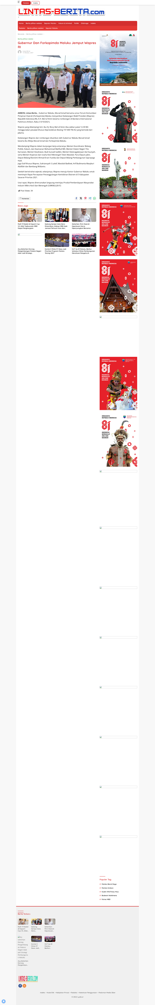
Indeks (35, 3)
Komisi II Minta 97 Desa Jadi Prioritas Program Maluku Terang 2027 (55, 251)
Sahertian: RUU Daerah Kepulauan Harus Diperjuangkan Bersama (81, 226)
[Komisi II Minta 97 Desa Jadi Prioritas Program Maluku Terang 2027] (57, 240)
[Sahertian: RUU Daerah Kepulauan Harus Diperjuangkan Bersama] (84, 215)
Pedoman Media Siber (107, 993)
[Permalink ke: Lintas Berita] (19, 52)
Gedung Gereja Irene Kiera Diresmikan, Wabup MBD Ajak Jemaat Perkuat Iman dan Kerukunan (56, 226)
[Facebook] (20, 986)
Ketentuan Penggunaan (88, 993)
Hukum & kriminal (65, 23)
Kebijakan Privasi (62, 993)
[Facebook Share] (76, 198)
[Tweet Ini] (81, 198)
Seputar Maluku (50, 23)
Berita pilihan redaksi (34, 23)
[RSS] (24, 986)
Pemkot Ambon (107, 888)
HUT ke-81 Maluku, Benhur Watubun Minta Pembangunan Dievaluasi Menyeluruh (83, 251)
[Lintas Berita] (61, 12)
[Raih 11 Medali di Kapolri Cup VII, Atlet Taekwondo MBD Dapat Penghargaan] (30, 215)
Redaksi (26, 3)
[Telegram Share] (90, 198)
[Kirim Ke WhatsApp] (94, 198)
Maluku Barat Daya (109, 884)
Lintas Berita (26, 51)
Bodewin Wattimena (109, 895)
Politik (76, 23)
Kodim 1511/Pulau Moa (110, 892)
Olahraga (84, 23)
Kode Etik (50, 993)
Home (21, 23)
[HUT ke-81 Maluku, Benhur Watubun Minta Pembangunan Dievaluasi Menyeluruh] (84, 240)
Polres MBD (106, 899)
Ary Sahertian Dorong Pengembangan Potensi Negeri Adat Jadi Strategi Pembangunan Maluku (29, 251)
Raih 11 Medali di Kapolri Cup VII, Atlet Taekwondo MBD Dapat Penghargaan (29, 226)
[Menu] (19, 2)
